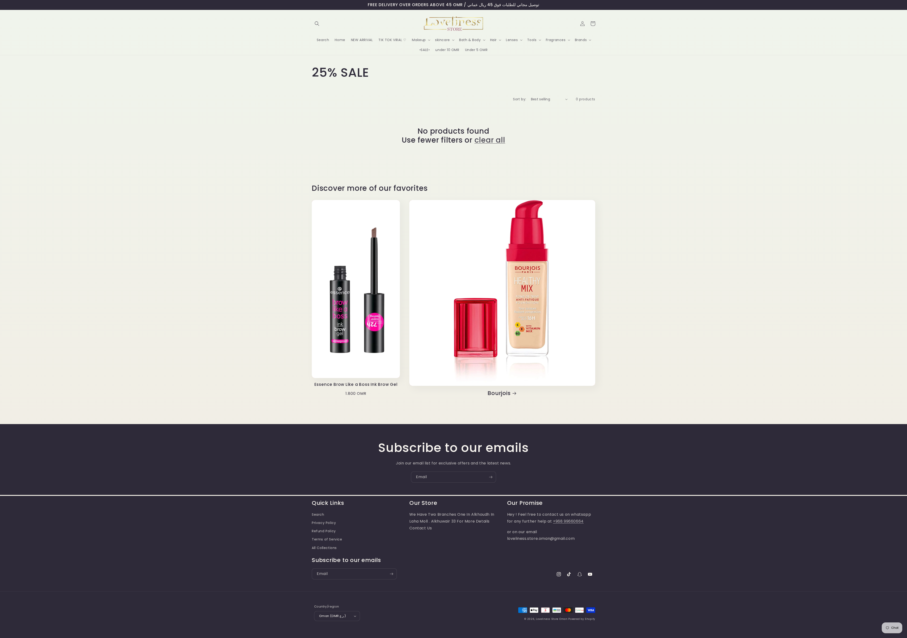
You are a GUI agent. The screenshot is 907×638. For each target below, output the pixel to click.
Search (318, 514)
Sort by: (519, 99)
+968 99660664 (568, 521)
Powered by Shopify (581, 619)
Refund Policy (324, 531)
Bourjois (499, 393)
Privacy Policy (324, 522)
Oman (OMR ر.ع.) (332, 616)
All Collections (324, 547)
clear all (490, 140)
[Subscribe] (490, 477)
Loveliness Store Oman (552, 619)
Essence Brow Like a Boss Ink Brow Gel (356, 384)
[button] (317, 23)
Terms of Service (327, 539)
